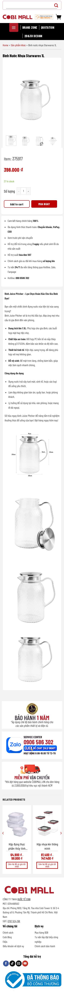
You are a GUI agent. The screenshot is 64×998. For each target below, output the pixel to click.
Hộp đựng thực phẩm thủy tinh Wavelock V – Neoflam (16, 846)
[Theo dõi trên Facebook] (6, 963)
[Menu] (13, 27)
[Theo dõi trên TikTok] (12, 963)
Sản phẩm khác (18, 45)
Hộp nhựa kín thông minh (47, 846)
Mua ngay (44, 204)
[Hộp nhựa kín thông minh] (47, 823)
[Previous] (10, 97)
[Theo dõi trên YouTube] (25, 963)
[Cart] (58, 16)
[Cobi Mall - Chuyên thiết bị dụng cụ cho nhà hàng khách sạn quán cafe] (17, 16)
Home (5, 45)
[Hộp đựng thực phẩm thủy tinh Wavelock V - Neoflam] (16, 823)
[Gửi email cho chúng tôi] (19, 963)
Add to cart (16, 204)
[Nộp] (57, 5)
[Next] (53, 97)
